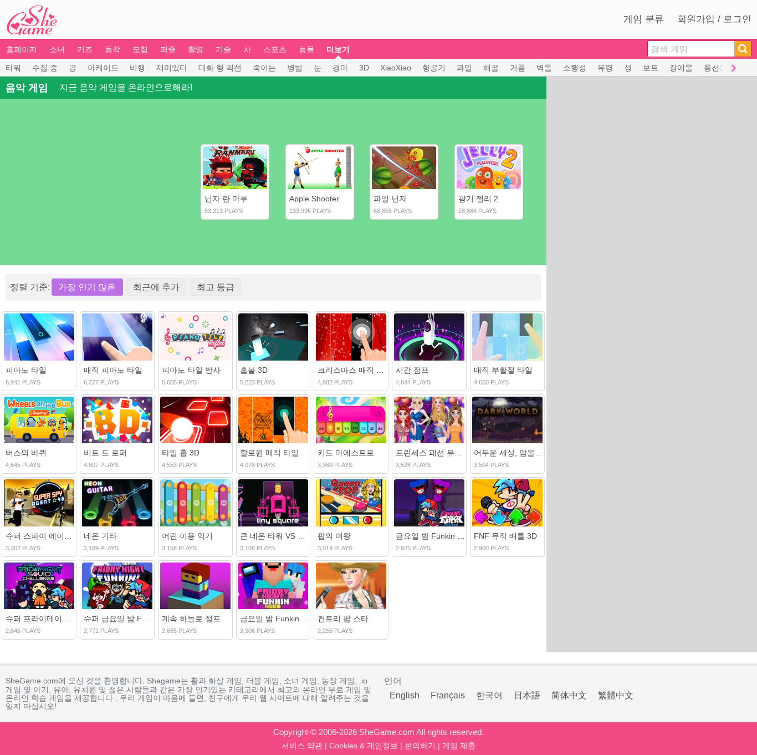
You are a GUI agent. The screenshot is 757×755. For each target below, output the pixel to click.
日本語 (527, 695)
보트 (650, 67)
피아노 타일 (26, 370)
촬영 (195, 49)
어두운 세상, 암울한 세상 (517, 452)
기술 (223, 49)
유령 (605, 67)
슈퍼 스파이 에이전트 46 (48, 535)
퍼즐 (168, 49)
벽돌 (544, 67)
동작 (112, 49)
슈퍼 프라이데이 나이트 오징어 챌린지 (72, 618)
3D (364, 67)
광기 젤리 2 (478, 198)
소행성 (574, 67)
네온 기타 (100, 535)
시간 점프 (412, 370)
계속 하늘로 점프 (191, 618)
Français (448, 695)
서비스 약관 (302, 745)
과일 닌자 (390, 198)
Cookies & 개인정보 (363, 745)
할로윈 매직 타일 (269, 452)
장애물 (681, 67)
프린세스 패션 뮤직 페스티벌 (445, 452)
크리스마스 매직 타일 (355, 370)
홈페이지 (21, 49)
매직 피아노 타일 (113, 370)
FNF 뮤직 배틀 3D (505, 535)
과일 (464, 67)
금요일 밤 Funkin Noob (280, 618)
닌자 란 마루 (226, 198)
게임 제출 (458, 745)
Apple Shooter (314, 198)
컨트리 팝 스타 (343, 618)
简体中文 (569, 695)
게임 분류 (643, 19)
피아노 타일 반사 (191, 370)
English (405, 695)
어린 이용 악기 (187, 535)
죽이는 (264, 67)
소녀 (57, 49)
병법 (295, 67)
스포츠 (275, 49)
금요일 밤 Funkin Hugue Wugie (450, 535)
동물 (306, 49)
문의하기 (420, 745)
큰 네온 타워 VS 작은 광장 (285, 535)
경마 (340, 67)
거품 (517, 67)
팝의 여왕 (334, 535)
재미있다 (171, 67)
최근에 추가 (156, 287)
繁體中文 (615, 695)
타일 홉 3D (181, 452)
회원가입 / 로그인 (714, 19)
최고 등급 (215, 287)
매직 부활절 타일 (503, 370)
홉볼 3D (254, 370)
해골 (491, 67)
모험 (140, 49)
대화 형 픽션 (220, 67)
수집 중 (45, 67)
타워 (13, 67)
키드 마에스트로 (346, 452)
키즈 (85, 49)
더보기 (338, 49)
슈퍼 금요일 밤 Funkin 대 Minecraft (145, 618)
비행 (137, 67)
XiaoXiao (395, 67)
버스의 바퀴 (26, 452)
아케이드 (103, 67)
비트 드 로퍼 (105, 452)
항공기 (434, 67)
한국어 (489, 695)
